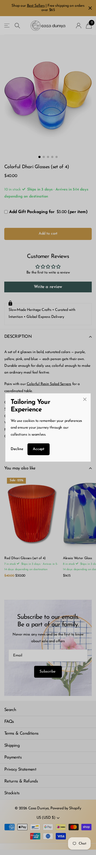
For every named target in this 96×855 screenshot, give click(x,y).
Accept (38, 449)
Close (85, 399)
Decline (17, 449)
